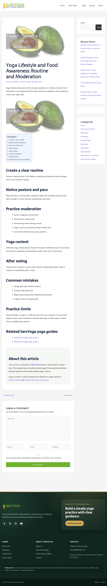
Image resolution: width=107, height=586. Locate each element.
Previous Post (8, 395)
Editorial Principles (42, 550)
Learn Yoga (72, 5)
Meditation (84, 133)
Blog (84, 5)
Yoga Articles (6, 554)
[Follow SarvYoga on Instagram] (15, 523)
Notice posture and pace (17, 142)
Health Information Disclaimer (36, 380)
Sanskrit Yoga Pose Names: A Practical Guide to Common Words (91, 48)
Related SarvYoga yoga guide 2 (26, 341)
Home (62, 5)
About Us (39, 546)
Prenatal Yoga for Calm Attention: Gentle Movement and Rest (91, 95)
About (101, 5)
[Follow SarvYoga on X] (10, 523)
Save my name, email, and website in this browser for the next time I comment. (34, 458)
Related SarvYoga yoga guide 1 (26, 337)
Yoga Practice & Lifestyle (90, 155)
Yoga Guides (85, 148)
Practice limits (14, 156)
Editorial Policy (14, 380)
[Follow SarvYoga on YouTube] (21, 523)
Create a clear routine (16, 140)
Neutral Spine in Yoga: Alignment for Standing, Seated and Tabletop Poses (90, 73)
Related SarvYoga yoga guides (19, 159)
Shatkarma (84, 144)
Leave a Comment (12, 82)
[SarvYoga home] (11, 506)
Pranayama (84, 136)
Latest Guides (7, 558)
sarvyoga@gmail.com (77, 550)
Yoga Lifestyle (25, 82)
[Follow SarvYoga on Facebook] (4, 523)
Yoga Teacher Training (88, 159)
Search (83, 23)
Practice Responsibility (44, 554)
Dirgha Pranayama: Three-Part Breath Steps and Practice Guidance (90, 60)
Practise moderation (16, 145)
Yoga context (13, 148)
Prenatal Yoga (85, 140)
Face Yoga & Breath (88, 129)
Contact (92, 5)
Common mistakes (15, 154)
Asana (83, 125)
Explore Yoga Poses (75, 523)
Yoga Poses (6, 546)
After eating (13, 151)
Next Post (69, 395)
